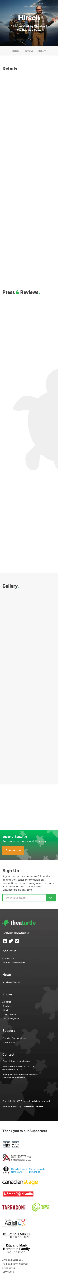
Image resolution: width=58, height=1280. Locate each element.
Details (15, 50)
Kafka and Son (9, 1015)
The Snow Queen (10, 1019)
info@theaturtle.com (19, 1061)
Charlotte (7, 1006)
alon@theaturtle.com (12, 1069)
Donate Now (13, 850)
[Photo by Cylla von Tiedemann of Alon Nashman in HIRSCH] (14, 617)
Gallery (42, 50)
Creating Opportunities (13, 1038)
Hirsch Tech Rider (17, 831)
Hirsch (5, 1010)
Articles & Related (11, 982)
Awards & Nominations (13, 963)
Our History (8, 959)
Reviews (29, 50)
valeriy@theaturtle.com (13, 1077)
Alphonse (6, 1002)
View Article (29, 398)
